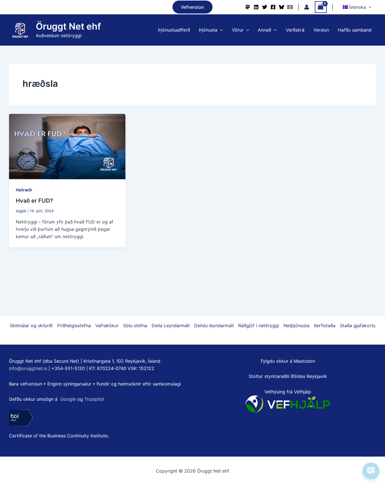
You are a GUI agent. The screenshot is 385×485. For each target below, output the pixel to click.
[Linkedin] (256, 7)
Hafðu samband (354, 30)
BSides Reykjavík (309, 376)
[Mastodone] (247, 7)
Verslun (321, 30)
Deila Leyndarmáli (171, 325)
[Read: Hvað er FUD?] (67, 146)
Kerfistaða (324, 325)
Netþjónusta (296, 325)
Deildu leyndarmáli (214, 325)
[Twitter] (264, 7)
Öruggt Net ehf (68, 26)
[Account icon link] (306, 7)
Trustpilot (94, 399)
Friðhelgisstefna (74, 325)
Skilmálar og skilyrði (31, 325)
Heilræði (24, 189)
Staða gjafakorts (357, 325)
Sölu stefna (135, 325)
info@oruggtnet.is (28, 368)
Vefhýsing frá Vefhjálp (287, 392)
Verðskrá (295, 30)
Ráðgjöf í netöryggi (258, 325)
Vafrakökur (107, 325)
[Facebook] (273, 7)
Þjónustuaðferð (174, 30)
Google (68, 399)
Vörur (238, 30)
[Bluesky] (281, 7)
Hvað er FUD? (34, 200)
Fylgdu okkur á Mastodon (288, 361)
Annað (264, 30)
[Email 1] (290, 7)
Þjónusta (208, 30)
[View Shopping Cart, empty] (321, 7)
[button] (192, 7)
